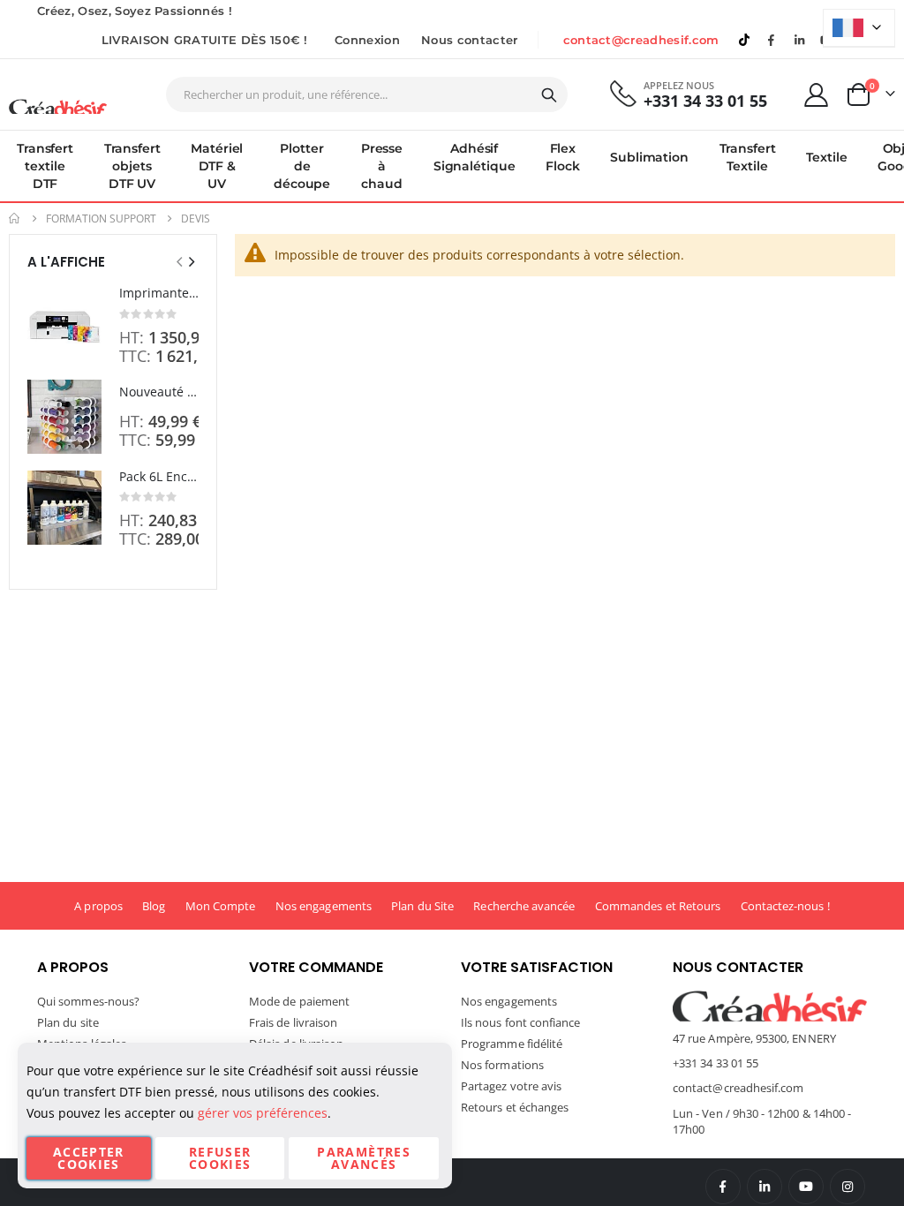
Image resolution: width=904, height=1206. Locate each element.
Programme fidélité (511, 1043)
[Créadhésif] (58, 106)
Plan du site (68, 1022)
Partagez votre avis (511, 1086)
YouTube (806, 1186)
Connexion (367, 40)
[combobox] (367, 94)
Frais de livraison (293, 1022)
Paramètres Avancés (364, 1157)
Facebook (723, 1186)
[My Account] (816, 95)
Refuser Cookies (220, 1157)
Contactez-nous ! (785, 906)
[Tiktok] (744, 39)
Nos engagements (323, 906)
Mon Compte (220, 906)
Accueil (15, 218)
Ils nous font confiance (521, 1022)
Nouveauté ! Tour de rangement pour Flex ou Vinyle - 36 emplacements (159, 391)
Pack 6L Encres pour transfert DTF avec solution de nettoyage (159, 476)
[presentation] (191, 261)
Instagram (847, 1186)
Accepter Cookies (88, 1157)
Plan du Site (422, 906)
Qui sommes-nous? (88, 1001)
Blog (153, 906)
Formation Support (101, 219)
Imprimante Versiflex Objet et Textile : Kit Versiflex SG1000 (159, 292)
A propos (98, 906)
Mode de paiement (299, 1001)
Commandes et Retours (657, 906)
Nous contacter (469, 40)
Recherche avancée (524, 906)
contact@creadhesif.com (641, 40)
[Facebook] (771, 39)
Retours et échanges (515, 1107)
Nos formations (502, 1065)
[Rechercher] (549, 95)
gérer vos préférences (263, 1112)
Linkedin (798, 39)
